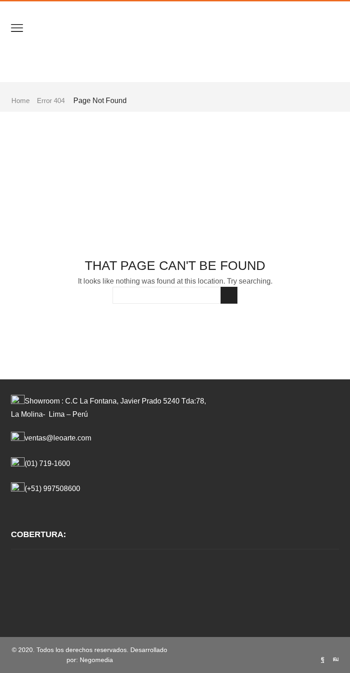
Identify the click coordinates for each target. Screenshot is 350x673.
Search (229, 295)
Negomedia (96, 659)
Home (20, 100)
